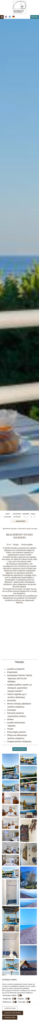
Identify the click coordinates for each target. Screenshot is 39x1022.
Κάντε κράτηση (19, 749)
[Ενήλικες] (26, 517)
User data (21, 1002)
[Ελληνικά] (9, 16)
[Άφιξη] (7, 517)
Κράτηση (34, 17)
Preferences (7, 1002)
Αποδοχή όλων (9, 1017)
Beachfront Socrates (10, 528)
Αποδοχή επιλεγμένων (12, 1013)
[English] (5, 16)
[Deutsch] (13, 16)
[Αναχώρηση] (17, 517)
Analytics (21, 999)
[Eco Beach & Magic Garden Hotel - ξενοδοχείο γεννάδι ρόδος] (19, 7)
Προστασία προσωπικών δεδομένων (21, 993)
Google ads (7, 999)
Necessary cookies (9, 995)
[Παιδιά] (33, 517)
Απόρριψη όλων (9, 1008)
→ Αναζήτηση (19, 521)
